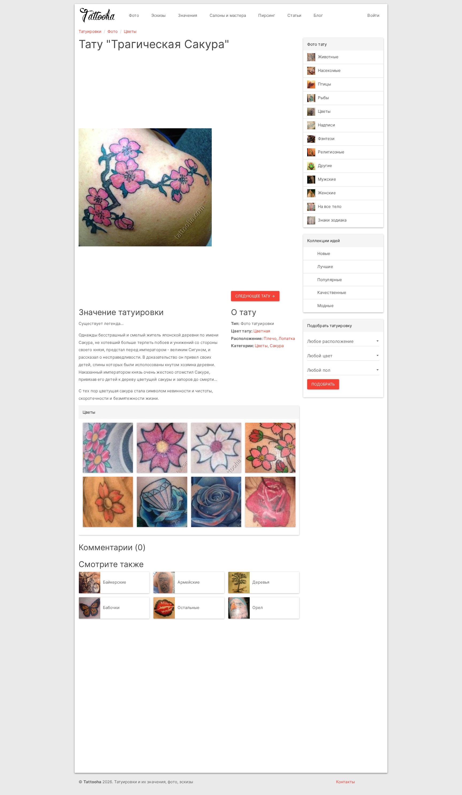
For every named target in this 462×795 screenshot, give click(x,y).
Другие (325, 165)
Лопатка (287, 338)
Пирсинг (266, 15)
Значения (187, 15)
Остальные (188, 607)
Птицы (324, 84)
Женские (327, 193)
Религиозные (331, 152)
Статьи (293, 15)
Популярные (329, 279)
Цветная (261, 330)
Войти (372, 15)
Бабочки (111, 607)
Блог (318, 15)
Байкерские (114, 582)
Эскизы (158, 15)
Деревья (260, 582)
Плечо (270, 338)
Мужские (327, 179)
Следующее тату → (255, 296)
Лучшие (324, 266)
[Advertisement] (229, 90)
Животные (328, 56)
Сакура (277, 345)
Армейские (189, 582)
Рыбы (323, 97)
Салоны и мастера (227, 15)
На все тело (329, 206)
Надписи (326, 124)
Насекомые (329, 70)
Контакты (345, 781)
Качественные (331, 292)
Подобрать (323, 384)
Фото (133, 15)
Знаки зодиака (332, 220)
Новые (323, 253)
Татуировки (90, 31)
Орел (257, 607)
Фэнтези (326, 138)
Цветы (130, 31)
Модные (325, 305)
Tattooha (98, 15)
